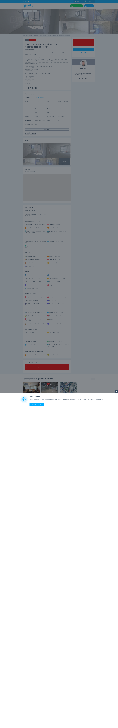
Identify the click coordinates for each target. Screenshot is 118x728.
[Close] (116, 391)
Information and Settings (51, 404)
